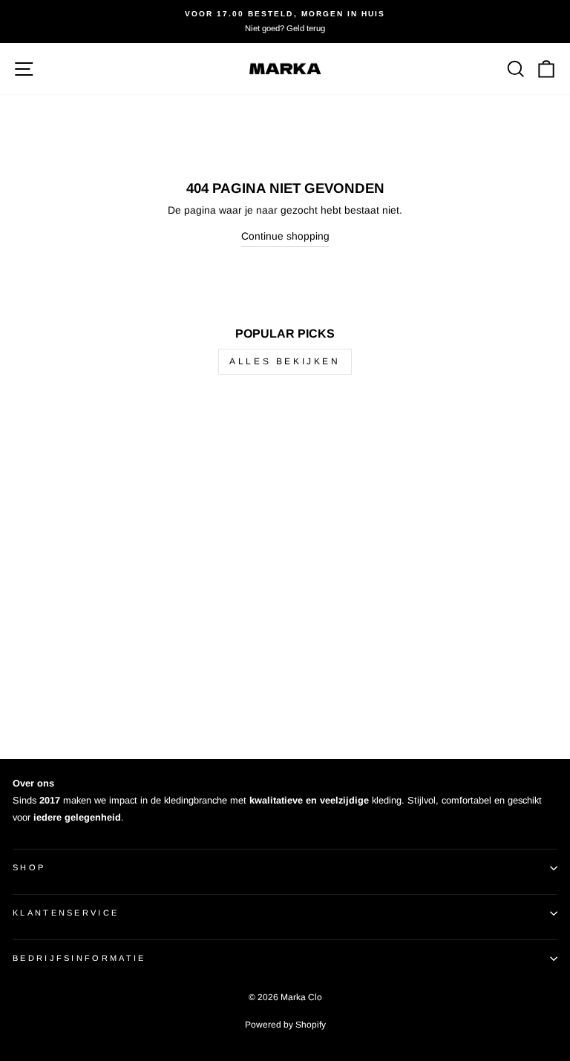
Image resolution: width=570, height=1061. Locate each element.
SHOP (29, 867)
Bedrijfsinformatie (79, 957)
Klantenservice (66, 912)
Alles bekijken (284, 361)
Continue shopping (285, 236)
